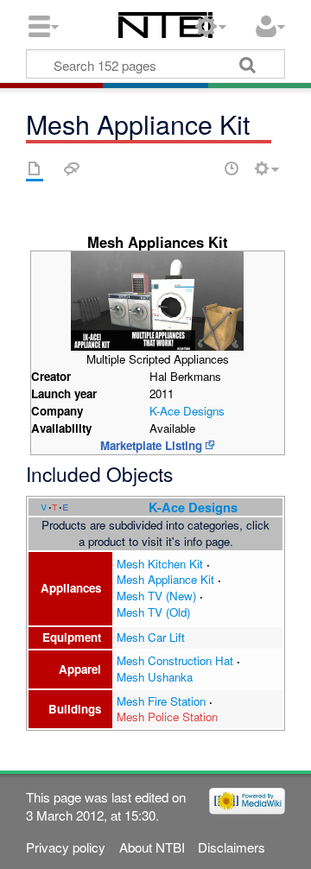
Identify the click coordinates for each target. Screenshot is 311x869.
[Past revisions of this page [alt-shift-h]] (231, 168)
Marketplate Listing (151, 445)
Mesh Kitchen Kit (160, 563)
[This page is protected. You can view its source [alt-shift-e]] (201, 168)
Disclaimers (231, 847)
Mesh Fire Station (161, 701)
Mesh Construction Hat (175, 660)
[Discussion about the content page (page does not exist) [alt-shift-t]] (71, 168)
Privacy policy (65, 847)
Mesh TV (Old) (153, 612)
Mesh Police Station (167, 716)
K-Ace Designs (187, 411)
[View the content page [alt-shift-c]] (34, 168)
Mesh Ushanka (155, 677)
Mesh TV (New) (156, 595)
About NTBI (152, 847)
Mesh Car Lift (151, 637)
